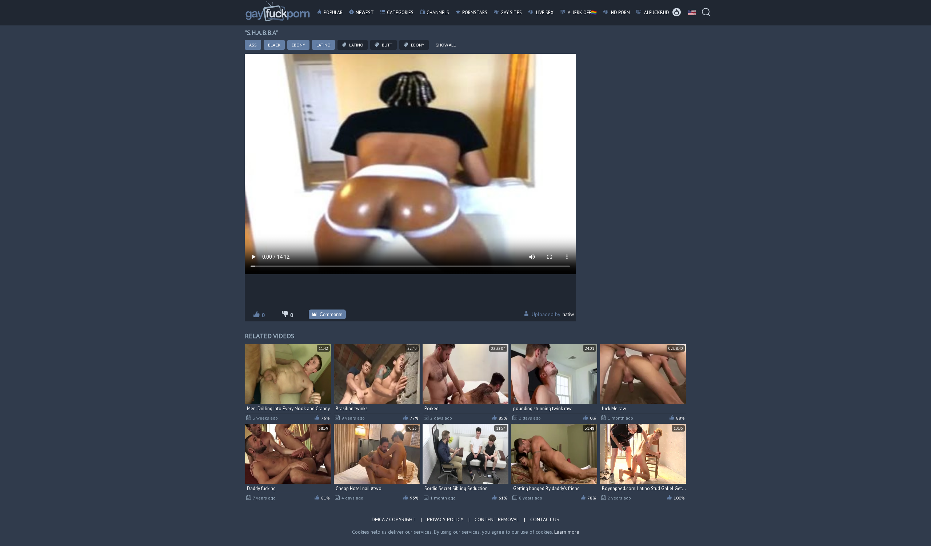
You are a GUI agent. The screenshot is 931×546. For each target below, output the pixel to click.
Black (274, 45)
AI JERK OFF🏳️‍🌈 (582, 12)
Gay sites (511, 12)
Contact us (544, 519)
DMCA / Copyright (394, 519)
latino (355, 45)
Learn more (566, 531)
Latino (323, 45)
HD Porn (620, 12)
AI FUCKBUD (656, 12)
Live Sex (544, 12)
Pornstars (474, 12)
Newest (365, 12)
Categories (400, 12)
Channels (438, 12)
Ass (253, 45)
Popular (333, 12)
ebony (417, 45)
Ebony (298, 45)
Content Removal (497, 519)
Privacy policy (445, 519)
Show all (446, 45)
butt (386, 45)
